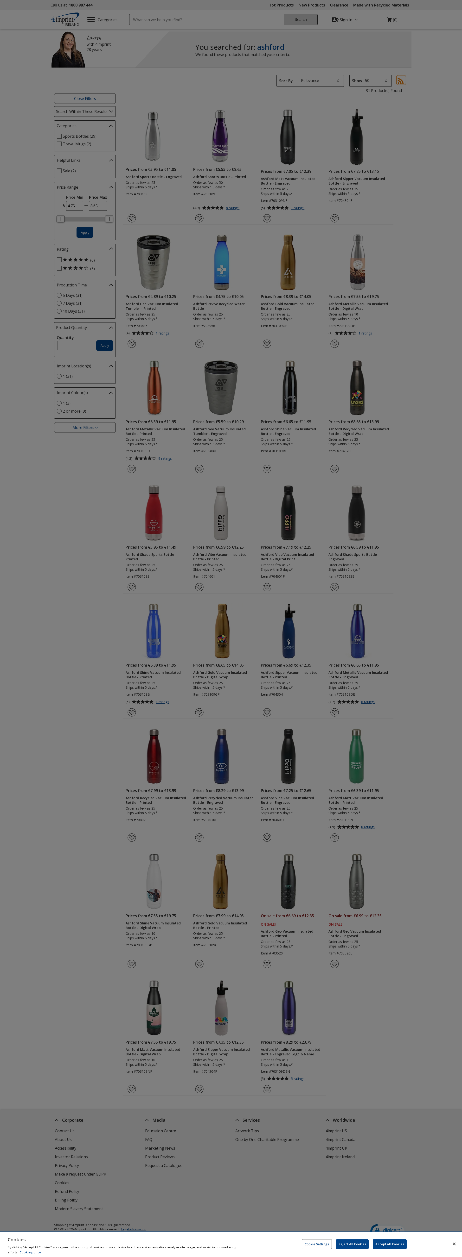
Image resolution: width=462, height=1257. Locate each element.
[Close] (454, 1244)
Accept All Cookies (389, 1244)
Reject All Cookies (352, 1244)
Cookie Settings (317, 1244)
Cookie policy (30, 1252)
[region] (231, 1244)
